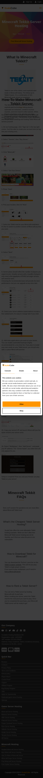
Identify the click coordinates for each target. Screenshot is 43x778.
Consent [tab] (8, 371)
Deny (21, 411)
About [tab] (35, 371)
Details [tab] (21, 371)
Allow (22, 404)
